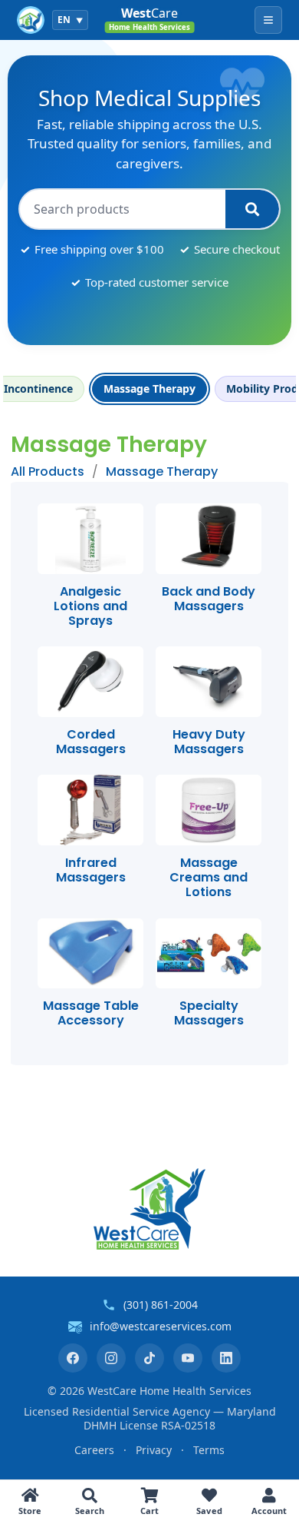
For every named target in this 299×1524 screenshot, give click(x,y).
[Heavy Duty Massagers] (208, 681)
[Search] (252, 209)
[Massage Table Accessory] (90, 953)
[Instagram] (111, 1358)
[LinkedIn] (226, 1358)
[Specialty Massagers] (208, 953)
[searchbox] (122, 209)
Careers (94, 1450)
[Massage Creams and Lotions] (208, 810)
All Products (47, 471)
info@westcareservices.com (161, 1326)
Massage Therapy (162, 471)
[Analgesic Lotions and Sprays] (90, 538)
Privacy (154, 1450)
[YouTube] (187, 1358)
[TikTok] (149, 1358)
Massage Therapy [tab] (150, 388)
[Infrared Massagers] (90, 810)
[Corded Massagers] (90, 681)
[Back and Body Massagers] (208, 538)
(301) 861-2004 (160, 1304)
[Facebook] (72, 1358)
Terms (209, 1450)
